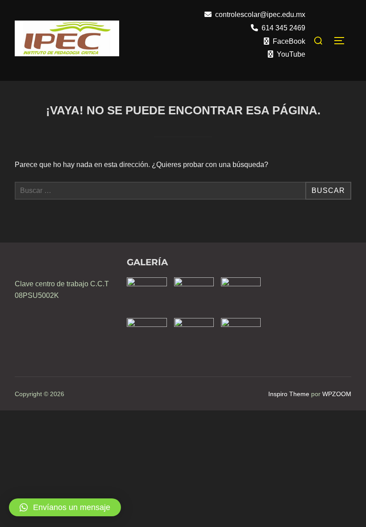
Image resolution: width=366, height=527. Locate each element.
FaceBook (289, 41)
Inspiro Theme (288, 393)
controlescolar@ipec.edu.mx (260, 14)
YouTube (291, 54)
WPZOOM (336, 393)
